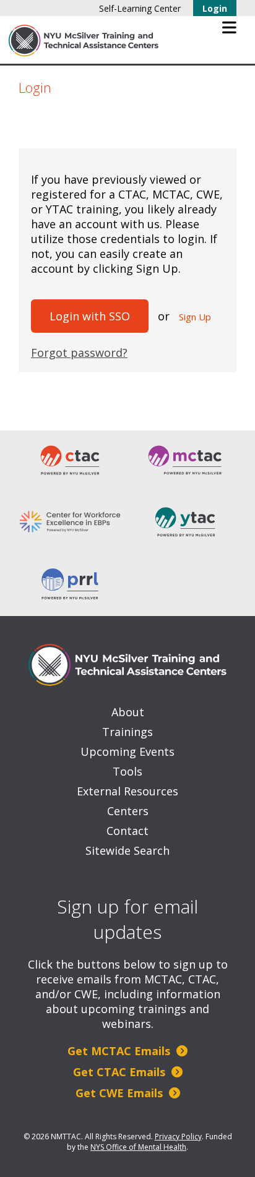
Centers (128, 810)
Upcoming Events (127, 751)
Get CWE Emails (121, 1092)
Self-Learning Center (140, 8)
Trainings (127, 731)
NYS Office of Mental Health (138, 1147)
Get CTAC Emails (120, 1071)
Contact (127, 830)
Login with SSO (90, 316)
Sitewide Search (127, 850)
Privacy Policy (178, 1136)
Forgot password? (79, 352)
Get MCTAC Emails (120, 1050)
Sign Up (195, 316)
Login (214, 8)
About (127, 711)
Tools (127, 771)
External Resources (127, 791)
